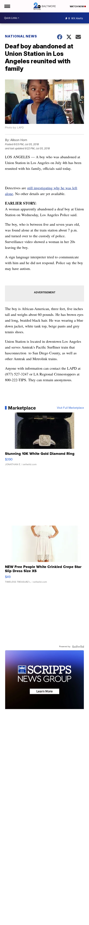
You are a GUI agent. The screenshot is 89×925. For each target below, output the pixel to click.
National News (21, 36)
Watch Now (77, 6)
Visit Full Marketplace (70, 407)
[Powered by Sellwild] (78, 646)
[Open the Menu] (7, 6)
